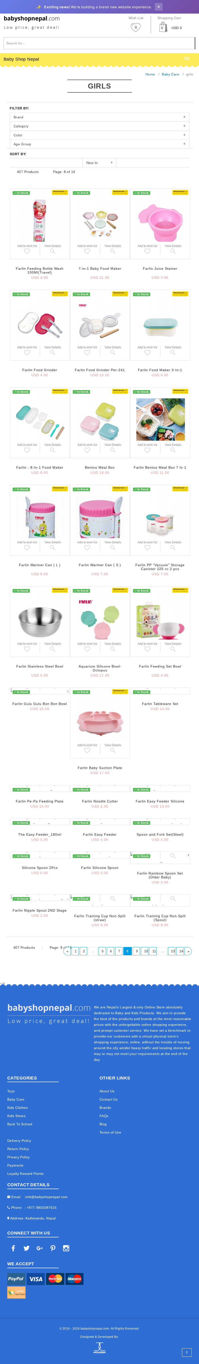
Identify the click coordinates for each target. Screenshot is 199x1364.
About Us (107, 1091)
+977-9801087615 (42, 1207)
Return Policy (18, 1149)
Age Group (22, 144)
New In (92, 163)
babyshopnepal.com (95, 1328)
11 (154, 951)
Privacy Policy (18, 1157)
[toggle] (187, 58)
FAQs (104, 1116)
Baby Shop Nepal (21, 59)
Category (21, 126)
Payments (15, 1165)
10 (146, 951)
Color (18, 135)
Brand (18, 117)
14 (181, 951)
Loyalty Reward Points (25, 1174)
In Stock (22, 192)
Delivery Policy (19, 1141)
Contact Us (108, 1099)
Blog (103, 1124)
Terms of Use (110, 1132)
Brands (105, 1108)
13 (173, 951)
